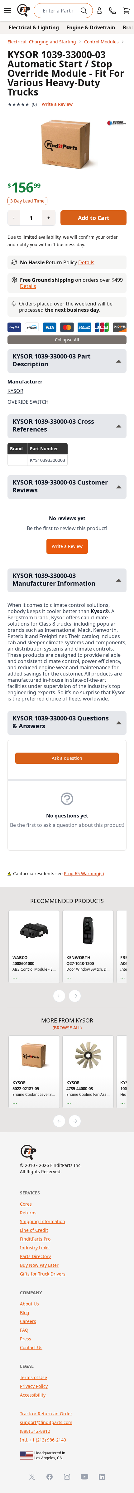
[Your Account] (99, 10)
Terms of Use (33, 1377)
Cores (26, 1204)
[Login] (99, 10)
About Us (29, 1304)
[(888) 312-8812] (112, 10)
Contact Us (31, 1347)
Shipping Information (42, 1221)
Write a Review (57, 104)
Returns (28, 1213)
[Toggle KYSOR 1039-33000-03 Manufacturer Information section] (119, 580)
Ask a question (67, 758)
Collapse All (67, 340)
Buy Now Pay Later (39, 1265)
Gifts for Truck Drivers (42, 1274)
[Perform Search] (84, 10)
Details (86, 262)
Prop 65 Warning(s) (84, 873)
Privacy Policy (34, 1386)
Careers (28, 1321)
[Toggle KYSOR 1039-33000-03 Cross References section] (119, 426)
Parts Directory (35, 1256)
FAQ (24, 1330)
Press (25, 1339)
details (28, 286)
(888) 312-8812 (35, 1431)
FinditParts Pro (35, 1239)
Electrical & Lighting (34, 27)
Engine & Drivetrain (90, 27)
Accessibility (32, 1395)
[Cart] (126, 10)
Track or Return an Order (46, 1414)
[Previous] (59, 996)
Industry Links (35, 1248)
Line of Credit (34, 1230)
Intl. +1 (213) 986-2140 (43, 1440)
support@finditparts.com (46, 1422)
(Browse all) (67, 1028)
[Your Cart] (126, 10)
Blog (24, 1312)
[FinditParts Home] (24, 10)
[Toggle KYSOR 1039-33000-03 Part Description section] (119, 361)
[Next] (75, 996)
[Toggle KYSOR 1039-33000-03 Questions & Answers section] (119, 723)
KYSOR (15, 391)
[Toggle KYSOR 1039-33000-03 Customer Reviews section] (119, 487)
